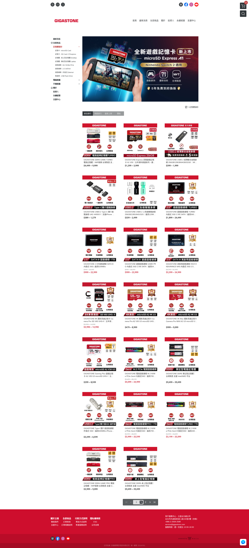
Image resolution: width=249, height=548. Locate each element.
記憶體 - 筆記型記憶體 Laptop (65, 61)
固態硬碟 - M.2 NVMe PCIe (64, 65)
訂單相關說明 (66, 525)
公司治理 (95, 525)
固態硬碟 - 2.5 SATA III (62, 69)
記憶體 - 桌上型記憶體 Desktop (66, 58)
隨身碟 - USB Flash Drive (64, 76)
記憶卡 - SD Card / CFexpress (65, 54)
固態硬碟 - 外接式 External (64, 72)
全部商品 (67, 519)
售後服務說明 (81, 525)
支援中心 (54, 525)
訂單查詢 (67, 522)
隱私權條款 (95, 519)
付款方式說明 (81, 519)
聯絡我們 (54, 522)
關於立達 (55, 519)
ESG (95, 522)
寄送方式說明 (81, 522)
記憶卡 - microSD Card (63, 51)
